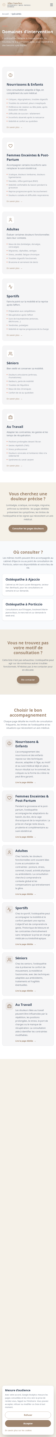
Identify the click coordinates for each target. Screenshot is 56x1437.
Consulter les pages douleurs (28, 528)
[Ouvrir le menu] (51, 5)
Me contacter (28, 679)
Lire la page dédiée (25, 782)
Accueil (5, 14)
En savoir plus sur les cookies (18, 1430)
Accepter (28, 1423)
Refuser (28, 1415)
